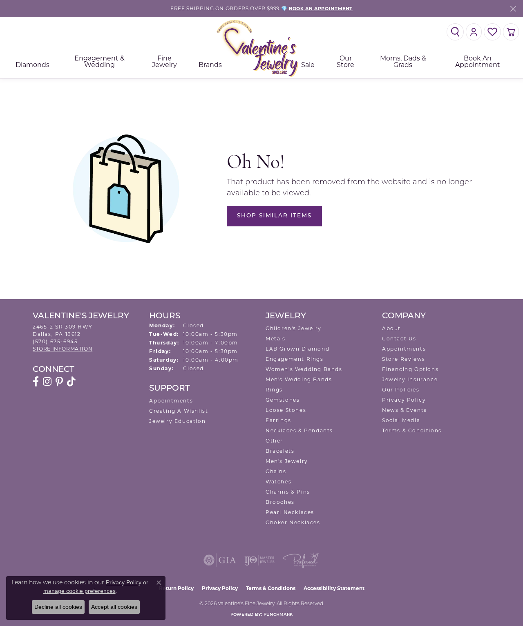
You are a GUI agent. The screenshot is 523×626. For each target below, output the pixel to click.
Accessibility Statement (334, 588)
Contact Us (399, 338)
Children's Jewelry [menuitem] (294, 328)
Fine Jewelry (164, 61)
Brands (210, 65)
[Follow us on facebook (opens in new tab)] (36, 382)
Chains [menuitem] (276, 471)
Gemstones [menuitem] (282, 400)
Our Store (345, 61)
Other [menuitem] (274, 441)
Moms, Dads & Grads (403, 61)
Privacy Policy (404, 400)
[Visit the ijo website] (259, 560)
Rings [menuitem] (274, 390)
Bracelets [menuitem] (280, 451)
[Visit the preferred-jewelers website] (301, 560)
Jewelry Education (177, 421)
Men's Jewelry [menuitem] (287, 461)
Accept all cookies (114, 607)
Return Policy (176, 588)
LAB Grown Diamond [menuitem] (297, 349)
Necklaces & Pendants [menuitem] (299, 430)
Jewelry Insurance (410, 379)
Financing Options (410, 369)
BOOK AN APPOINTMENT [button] (321, 8)
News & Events (404, 410)
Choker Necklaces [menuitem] (293, 522)
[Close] (513, 9)
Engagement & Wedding (99, 61)
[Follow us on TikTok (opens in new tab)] (71, 382)
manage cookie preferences (79, 591)
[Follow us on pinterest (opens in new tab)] (59, 382)
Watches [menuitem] (278, 481)
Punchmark (278, 615)
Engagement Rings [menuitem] (295, 359)
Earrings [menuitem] (278, 420)
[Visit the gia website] (219, 560)
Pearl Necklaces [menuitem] (290, 512)
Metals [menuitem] (276, 338)
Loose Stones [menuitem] (286, 410)
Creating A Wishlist (178, 411)
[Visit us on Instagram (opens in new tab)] (47, 382)
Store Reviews (403, 359)
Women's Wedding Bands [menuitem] (304, 369)
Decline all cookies (58, 607)
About (391, 328)
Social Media (401, 420)
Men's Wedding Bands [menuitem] (299, 379)
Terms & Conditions (412, 430)
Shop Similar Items (274, 216)
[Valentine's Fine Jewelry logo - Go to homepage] (261, 48)
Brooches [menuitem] (280, 502)
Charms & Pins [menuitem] (288, 492)
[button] (455, 31)
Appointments (171, 401)
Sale (308, 65)
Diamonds (32, 65)
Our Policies (400, 390)
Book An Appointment (477, 61)
